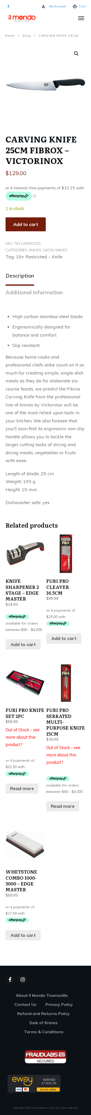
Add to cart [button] (23, 644)
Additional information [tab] (34, 292)
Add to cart (25, 224)
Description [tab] (20, 275)
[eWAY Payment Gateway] (34, 1083)
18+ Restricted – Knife (39, 257)
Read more (22, 788)
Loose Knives (55, 250)
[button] (76, 53)
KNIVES (35, 250)
